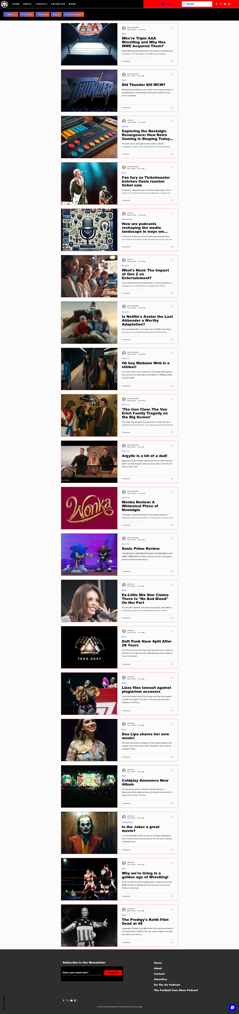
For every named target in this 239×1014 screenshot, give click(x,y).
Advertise (160, 979)
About (158, 968)
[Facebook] (216, 4)
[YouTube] (225, 4)
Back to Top (4, 1003)
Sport (124, 34)
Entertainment (127, 219)
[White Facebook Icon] (63, 1000)
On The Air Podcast (167, 984)
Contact (159, 973)
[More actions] (173, 28)
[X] (220, 4)
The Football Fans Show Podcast (167, 990)
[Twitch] (229, 4)
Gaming (125, 126)
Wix (140, 1007)
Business (125, 266)
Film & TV (125, 312)
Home (158, 962)
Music (124, 173)
